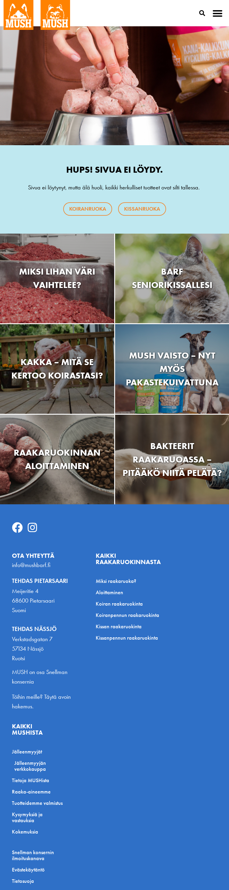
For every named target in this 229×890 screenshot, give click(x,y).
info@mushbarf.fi (31, 565)
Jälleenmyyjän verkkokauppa (30, 765)
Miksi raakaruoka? (116, 580)
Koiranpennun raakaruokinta (127, 615)
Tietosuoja (23, 881)
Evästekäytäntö (28, 870)
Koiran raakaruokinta (119, 603)
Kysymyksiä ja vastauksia (27, 817)
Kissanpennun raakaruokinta (127, 637)
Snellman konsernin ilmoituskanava (33, 855)
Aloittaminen (109, 592)
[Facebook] (17, 527)
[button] (218, 13)
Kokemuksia (25, 831)
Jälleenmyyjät (27, 751)
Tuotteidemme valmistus (37, 802)
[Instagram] (32, 527)
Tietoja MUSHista (30, 780)
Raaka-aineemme (31, 791)
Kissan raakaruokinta (119, 626)
